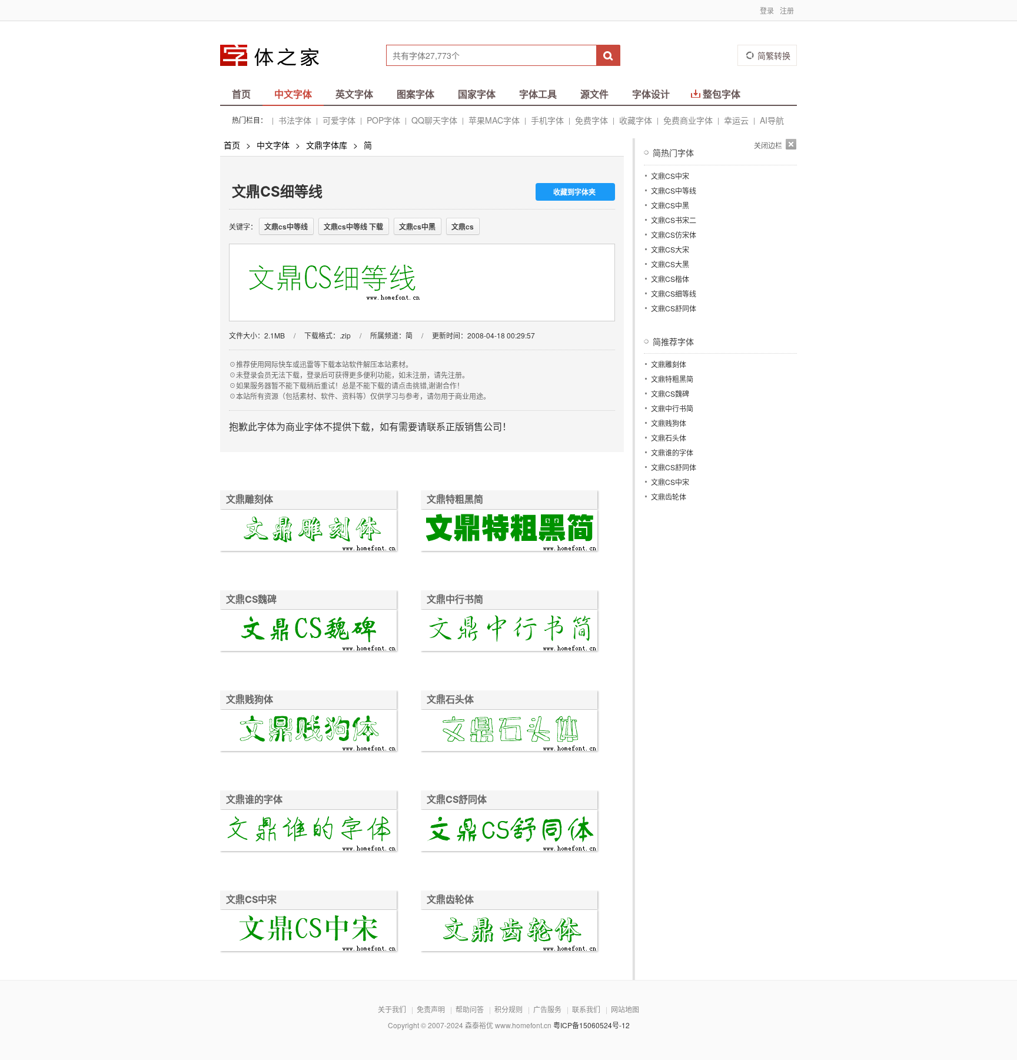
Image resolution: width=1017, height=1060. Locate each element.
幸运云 (736, 120)
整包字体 (721, 94)
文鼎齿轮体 (450, 899)
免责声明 (431, 1009)
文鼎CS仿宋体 (673, 235)
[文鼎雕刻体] (308, 532)
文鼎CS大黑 (670, 264)
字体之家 (277, 55)
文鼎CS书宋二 (673, 220)
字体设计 (651, 94)
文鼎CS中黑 (670, 205)
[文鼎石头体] (509, 732)
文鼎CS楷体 (670, 279)
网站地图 (625, 1009)
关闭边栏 (768, 145)
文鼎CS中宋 (251, 899)
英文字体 (354, 94)
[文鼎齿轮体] (509, 932)
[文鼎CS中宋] (308, 932)
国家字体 (477, 94)
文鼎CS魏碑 (251, 599)
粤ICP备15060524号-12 (591, 1025)
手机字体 (547, 120)
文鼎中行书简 (455, 599)
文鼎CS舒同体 (457, 799)
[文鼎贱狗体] (308, 732)
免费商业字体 (688, 120)
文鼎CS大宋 (670, 249)
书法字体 (294, 120)
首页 (241, 94)
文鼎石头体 (450, 699)
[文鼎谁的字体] (308, 832)
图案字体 (415, 94)
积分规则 (508, 1009)
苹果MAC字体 (494, 120)
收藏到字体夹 (574, 192)
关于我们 (392, 1009)
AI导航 (772, 120)
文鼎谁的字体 (254, 799)
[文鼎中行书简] (509, 632)
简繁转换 (773, 55)
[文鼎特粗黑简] (509, 532)
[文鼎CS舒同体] (509, 832)
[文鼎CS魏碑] (308, 632)
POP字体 (383, 120)
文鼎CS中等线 (673, 190)
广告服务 (547, 1009)
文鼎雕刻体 (249, 499)
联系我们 (586, 1009)
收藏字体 (635, 120)
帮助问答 (470, 1009)
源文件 (594, 94)
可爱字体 (339, 120)
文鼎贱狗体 (249, 699)
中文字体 (293, 94)
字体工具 (538, 94)
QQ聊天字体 (434, 120)
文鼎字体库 (326, 145)
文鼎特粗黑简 (455, 499)
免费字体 (591, 120)
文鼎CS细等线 (673, 293)
